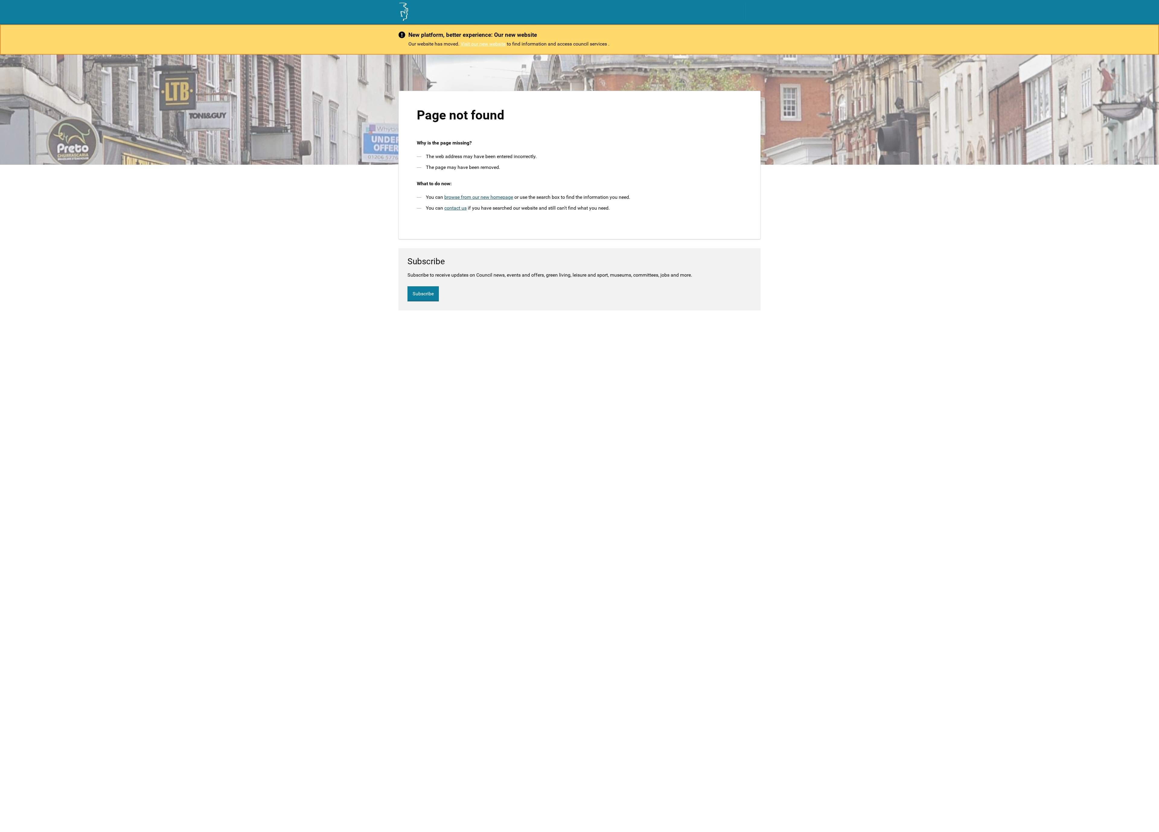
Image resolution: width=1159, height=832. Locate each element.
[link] (403, 12)
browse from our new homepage (478, 197)
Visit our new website (483, 44)
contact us (455, 208)
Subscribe (423, 294)
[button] (756, 11)
